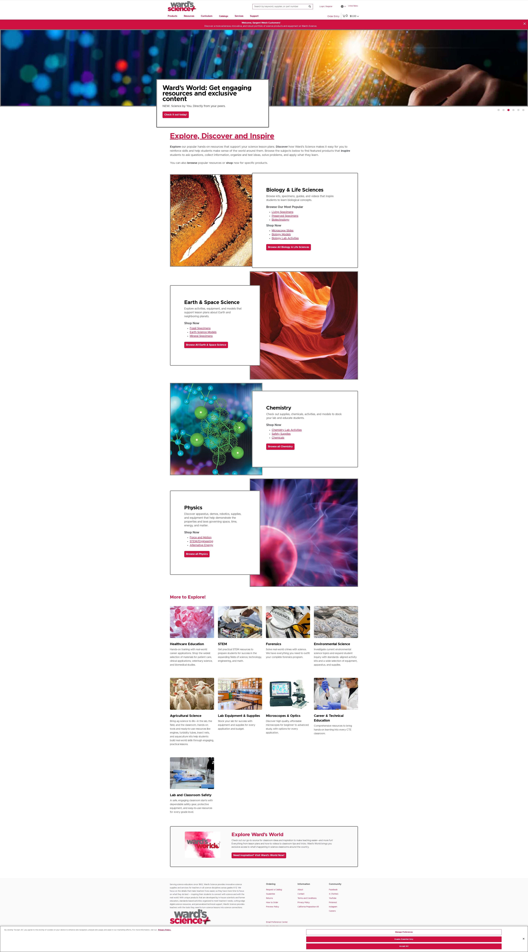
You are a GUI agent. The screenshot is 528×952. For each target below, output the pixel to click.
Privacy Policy (304, 902)
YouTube (332, 898)
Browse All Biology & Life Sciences (288, 247)
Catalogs (223, 16)
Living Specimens (282, 212)
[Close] (524, 23)
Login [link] (322, 6)
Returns (269, 898)
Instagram (333, 907)
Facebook (333, 890)
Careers (332, 911)
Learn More (174, 108)
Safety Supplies (281, 434)
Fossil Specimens (200, 328)
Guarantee (270, 894)
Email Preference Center (277, 922)
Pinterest (333, 902)
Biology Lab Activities (285, 238)
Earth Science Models (203, 332)
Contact (301, 894)
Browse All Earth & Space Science (206, 345)
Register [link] (329, 6)
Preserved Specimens (285, 216)
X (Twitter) (333, 894)
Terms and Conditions (307, 898)
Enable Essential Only (403, 939)
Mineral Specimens (201, 336)
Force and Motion (200, 537)
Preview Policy (272, 907)
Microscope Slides (282, 230)
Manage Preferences (404, 932)
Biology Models (281, 234)
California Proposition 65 (308, 907)
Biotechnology (280, 219)
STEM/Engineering (201, 541)
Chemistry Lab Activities (287, 430)
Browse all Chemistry (280, 446)
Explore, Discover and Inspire (222, 136)
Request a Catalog (274, 890)
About (300, 890)
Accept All (403, 946)
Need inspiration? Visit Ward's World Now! (258, 855)
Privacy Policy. (164, 930)
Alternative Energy (201, 545)
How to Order (272, 902)
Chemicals (278, 437)
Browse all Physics (197, 554)
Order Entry (333, 16)
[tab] (498, 110)
